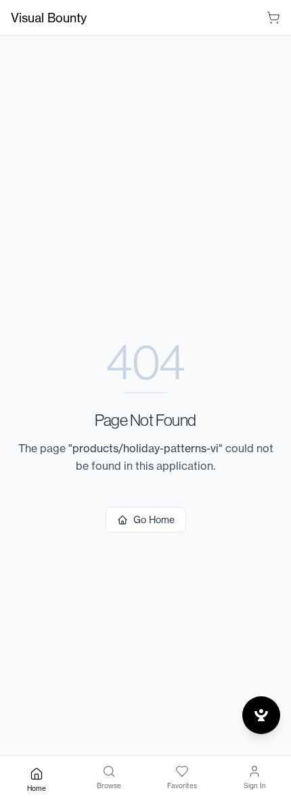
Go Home (154, 519)
